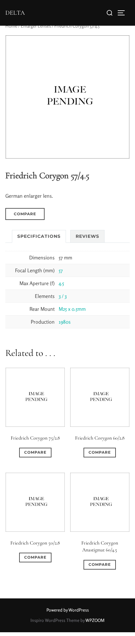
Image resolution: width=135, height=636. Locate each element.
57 (61, 270)
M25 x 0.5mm (72, 309)
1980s (65, 322)
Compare (25, 213)
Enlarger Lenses (36, 26)
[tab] (39, 236)
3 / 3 (63, 296)
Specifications (39, 236)
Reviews (87, 236)
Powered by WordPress (67, 610)
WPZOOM (95, 620)
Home (11, 26)
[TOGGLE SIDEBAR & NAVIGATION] (123, 13)
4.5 (61, 283)
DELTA (15, 13)
